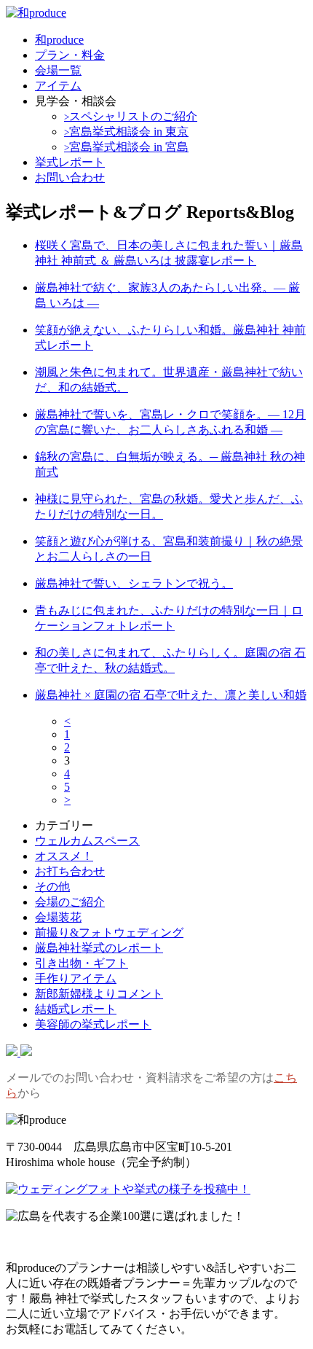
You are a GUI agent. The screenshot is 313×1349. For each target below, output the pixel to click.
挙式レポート (70, 162)
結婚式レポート (75, 1009)
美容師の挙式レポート (93, 1024)
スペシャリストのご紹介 (130, 116)
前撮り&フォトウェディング (109, 932)
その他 (52, 886)
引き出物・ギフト (81, 963)
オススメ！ (64, 856)
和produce (59, 40)
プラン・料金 (70, 55)
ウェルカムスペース (87, 840)
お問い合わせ (70, 177)
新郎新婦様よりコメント (99, 994)
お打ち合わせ (70, 871)
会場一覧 (58, 70)
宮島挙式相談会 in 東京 (126, 131)
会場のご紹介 (70, 902)
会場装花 (58, 917)
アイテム (58, 85)
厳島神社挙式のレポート (99, 948)
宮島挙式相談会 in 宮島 (126, 147)
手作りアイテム (75, 978)
